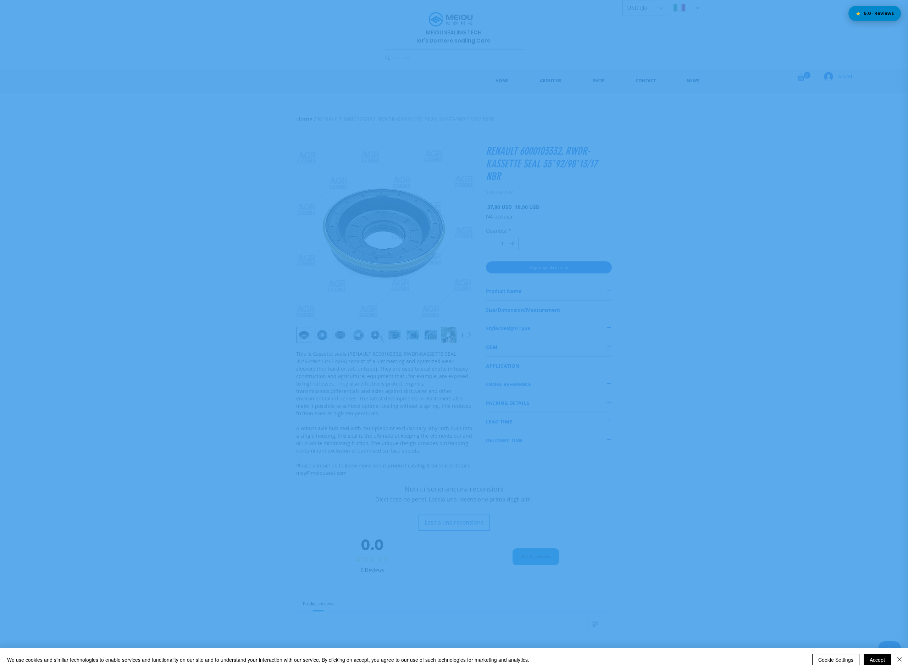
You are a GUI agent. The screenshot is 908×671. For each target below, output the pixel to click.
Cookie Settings (835, 659)
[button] (599, 234)
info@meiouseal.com (462, 370)
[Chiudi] (899, 659)
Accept (877, 659)
